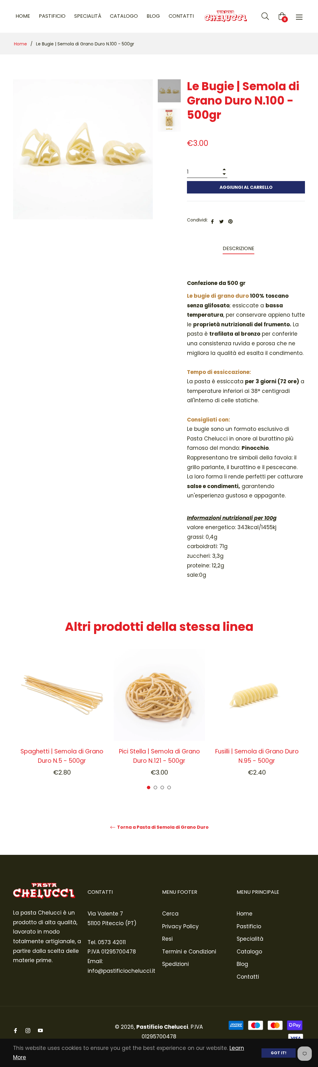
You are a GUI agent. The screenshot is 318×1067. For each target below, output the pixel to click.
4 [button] (169, 787)
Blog (242, 964)
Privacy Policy (180, 926)
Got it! (278, 1052)
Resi (167, 939)
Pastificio (249, 926)
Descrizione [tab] (238, 248)
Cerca (170, 913)
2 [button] (155, 787)
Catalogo (249, 951)
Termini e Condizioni (189, 951)
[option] (62, 719)
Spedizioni (175, 964)
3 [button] (162, 787)
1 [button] (148, 787)
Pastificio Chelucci (162, 1027)
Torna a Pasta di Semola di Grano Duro (162, 827)
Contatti (248, 977)
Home (20, 44)
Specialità (250, 939)
